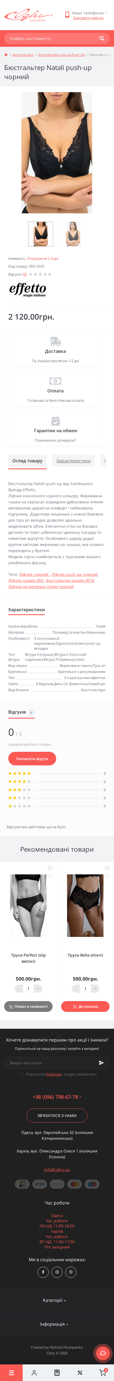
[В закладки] (50, 876)
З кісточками (45, 638)
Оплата (55, 391)
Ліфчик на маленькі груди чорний (41, 586)
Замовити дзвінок (88, 17)
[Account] (34, 1372)
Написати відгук (32, 758)
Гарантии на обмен (55, 430)
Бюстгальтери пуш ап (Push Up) (61, 55)
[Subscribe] (101, 1063)
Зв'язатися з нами (57, 1115)
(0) (25, 274)
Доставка (55, 351)
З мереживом (46, 641)
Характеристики (73, 461)
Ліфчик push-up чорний (74, 574)
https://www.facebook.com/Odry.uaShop (43, 1272)
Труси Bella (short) (85, 955)
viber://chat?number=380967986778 (70, 1272)
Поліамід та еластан (69, 632)
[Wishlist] (79, 1372)
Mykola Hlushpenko (66, 1347)
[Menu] (11, 1372)
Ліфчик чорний (34, 574)
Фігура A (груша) (39, 654)
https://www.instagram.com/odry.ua (57, 1272)
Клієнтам (53, 1074)
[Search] (102, 38)
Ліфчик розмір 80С (26, 580)
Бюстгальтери (22, 55)
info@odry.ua (57, 1169)
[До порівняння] (50, 868)
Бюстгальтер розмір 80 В (70, 580)
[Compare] (57, 1372)
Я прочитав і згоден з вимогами (61, 1074)
